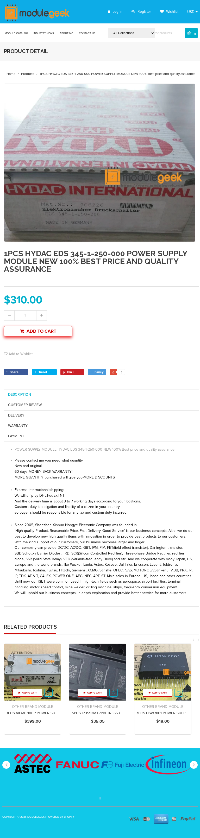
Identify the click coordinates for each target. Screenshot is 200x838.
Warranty (18, 426)
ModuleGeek (36, 816)
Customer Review (25, 405)
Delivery (16, 415)
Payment (16, 436)
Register (144, 11)
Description (19, 394)
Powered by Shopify (60, 816)
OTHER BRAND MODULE (32, 706)
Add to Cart (41, 331)
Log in (117, 11)
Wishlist (171, 11)
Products (27, 74)
